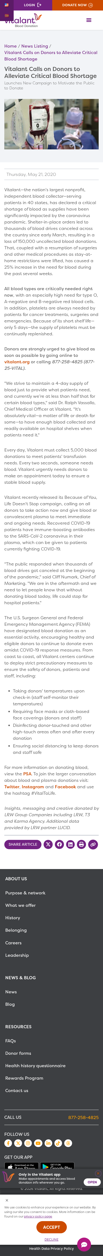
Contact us (16, 1090)
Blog (10, 1004)
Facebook (65, 787)
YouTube (38, 1143)
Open (92, 1182)
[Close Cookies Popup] (7, 1200)
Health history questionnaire (35, 1066)
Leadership (17, 955)
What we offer (20, 905)
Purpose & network (25, 893)
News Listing (34, 46)
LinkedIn (48, 1143)
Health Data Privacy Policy (51, 1248)
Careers (13, 943)
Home (10, 46)
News (11, 992)
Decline (51, 1239)
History (12, 918)
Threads (68, 1143)
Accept (51, 1227)
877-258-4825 (83, 1117)
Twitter (11, 787)
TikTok (58, 1143)
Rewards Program (24, 1078)
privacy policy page (38, 1216)
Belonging (16, 930)
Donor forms (18, 1053)
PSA (27, 774)
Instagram (33, 787)
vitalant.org (17, 362)
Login (29, 5)
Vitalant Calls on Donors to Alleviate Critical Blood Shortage (50, 55)
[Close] (98, 1173)
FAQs (10, 1041)
